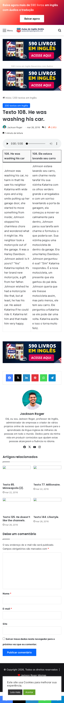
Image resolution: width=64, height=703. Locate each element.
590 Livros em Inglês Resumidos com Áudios (32, 66)
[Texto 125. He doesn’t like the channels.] (17, 506)
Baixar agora (32, 18)
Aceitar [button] (29, 692)
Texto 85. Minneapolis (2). (13, 486)
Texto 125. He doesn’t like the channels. (16, 518)
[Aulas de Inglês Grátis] (29, 30)
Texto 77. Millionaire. (46, 484)
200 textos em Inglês (25, 97)
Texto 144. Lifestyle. (46, 517)
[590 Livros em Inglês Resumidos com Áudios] (32, 49)
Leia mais (15, 692)
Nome (7, 593)
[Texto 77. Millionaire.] (47, 473)
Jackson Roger (14, 127)
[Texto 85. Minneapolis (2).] (17, 473)
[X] (18, 377)
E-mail (7, 608)
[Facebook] (9, 377)
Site (5, 623)
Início (8, 97)
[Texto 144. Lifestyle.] (47, 506)
